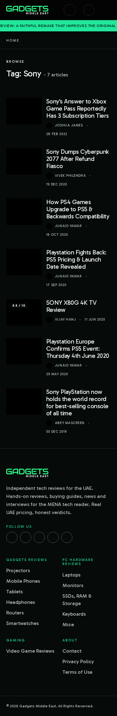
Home (12, 40)
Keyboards (74, 614)
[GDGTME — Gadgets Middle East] (27, 10)
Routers (15, 613)
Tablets (14, 592)
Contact (71, 651)
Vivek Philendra (70, 176)
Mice (68, 624)
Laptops (71, 575)
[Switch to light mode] (89, 10)
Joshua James (69, 125)
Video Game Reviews (30, 651)
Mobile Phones (23, 581)
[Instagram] (25, 537)
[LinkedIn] (53, 537)
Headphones (20, 602)
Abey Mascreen (70, 423)
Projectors (18, 570)
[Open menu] (107, 10)
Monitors (72, 585)
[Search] (70, 10)
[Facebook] (11, 537)
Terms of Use (77, 672)
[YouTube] (66, 537)
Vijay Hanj (65, 319)
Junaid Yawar (68, 226)
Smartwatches (22, 623)
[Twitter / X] (39, 537)
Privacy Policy (78, 661)
